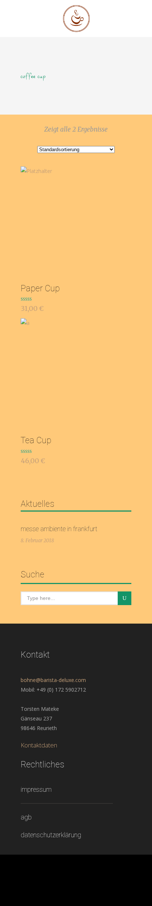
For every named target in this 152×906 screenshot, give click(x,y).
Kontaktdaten (39, 745)
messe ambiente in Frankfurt (59, 529)
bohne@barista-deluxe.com (53, 679)
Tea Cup (36, 440)
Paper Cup (40, 288)
